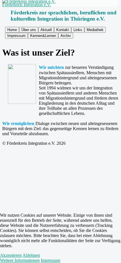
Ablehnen (31, 255)
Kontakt (62, 30)
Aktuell (46, 30)
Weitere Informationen (20, 260)
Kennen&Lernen (43, 36)
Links (77, 30)
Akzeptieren (11, 255)
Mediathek (95, 30)
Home (12, 30)
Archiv (65, 36)
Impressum (16, 36)
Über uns (28, 30)
